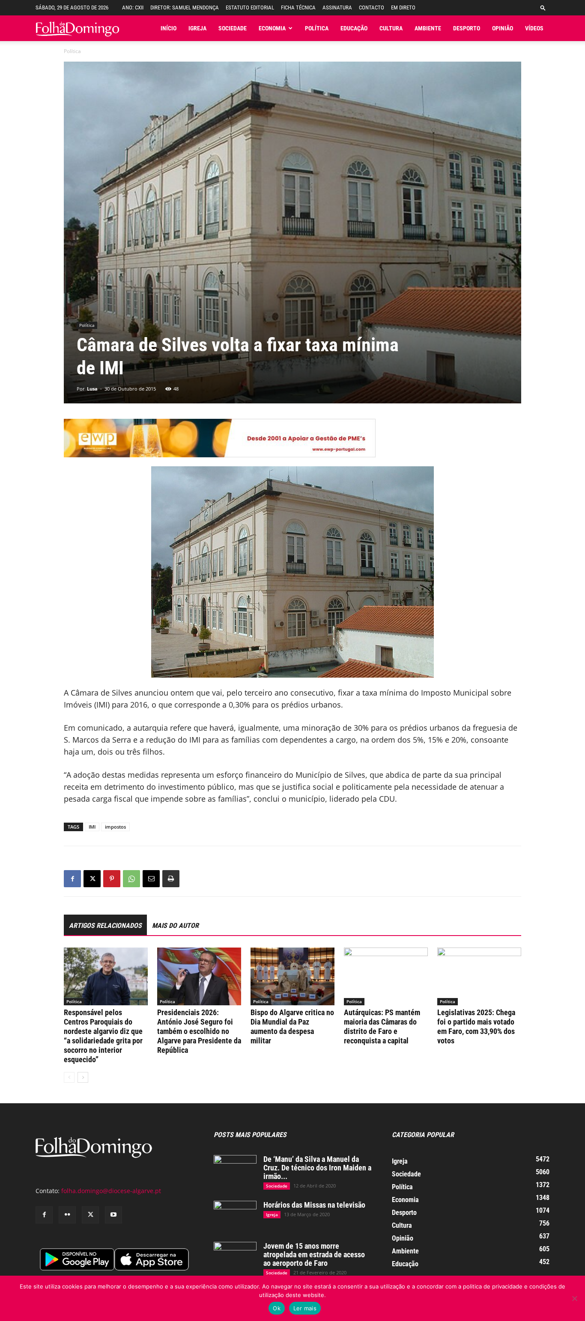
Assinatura (337, 7)
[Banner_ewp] (292, 438)
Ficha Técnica (298, 7)
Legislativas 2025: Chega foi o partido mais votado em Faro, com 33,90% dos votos (476, 1026)
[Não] (574, 1298)
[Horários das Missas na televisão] (235, 1216)
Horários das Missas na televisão (314, 1204)
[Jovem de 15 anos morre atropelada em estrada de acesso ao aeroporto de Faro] (235, 1257)
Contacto (371, 7)
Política (316, 28)
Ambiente (428, 28)
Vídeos (534, 28)
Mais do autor (175, 925)
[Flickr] (67, 1214)
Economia (272, 28)
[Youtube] (113, 1214)
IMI (92, 826)
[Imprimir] (170, 878)
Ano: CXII (132, 7)
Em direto (403, 7)
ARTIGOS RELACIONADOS (105, 925)
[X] (92, 878)
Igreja (197, 28)
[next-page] (83, 1077)
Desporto (466, 28)
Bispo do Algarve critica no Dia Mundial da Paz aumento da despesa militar (292, 1026)
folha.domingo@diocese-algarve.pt (111, 1191)
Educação (353, 28)
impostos (115, 826)
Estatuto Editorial (250, 7)
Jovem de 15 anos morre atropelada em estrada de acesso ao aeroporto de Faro (314, 1254)
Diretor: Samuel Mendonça (184, 7)
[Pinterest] (111, 878)
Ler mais (304, 1308)
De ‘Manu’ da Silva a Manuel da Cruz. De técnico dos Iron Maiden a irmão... (317, 1168)
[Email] (151, 878)
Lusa (92, 388)
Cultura (391, 28)
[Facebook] (72, 878)
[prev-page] (69, 1077)
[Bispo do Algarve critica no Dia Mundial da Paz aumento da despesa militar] (292, 976)
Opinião (502, 28)
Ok (277, 1308)
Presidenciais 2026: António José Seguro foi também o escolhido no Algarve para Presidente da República (199, 1031)
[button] (543, 7)
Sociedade (232, 28)
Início (168, 28)
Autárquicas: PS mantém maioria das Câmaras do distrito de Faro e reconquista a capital (382, 1026)
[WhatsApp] (131, 878)
